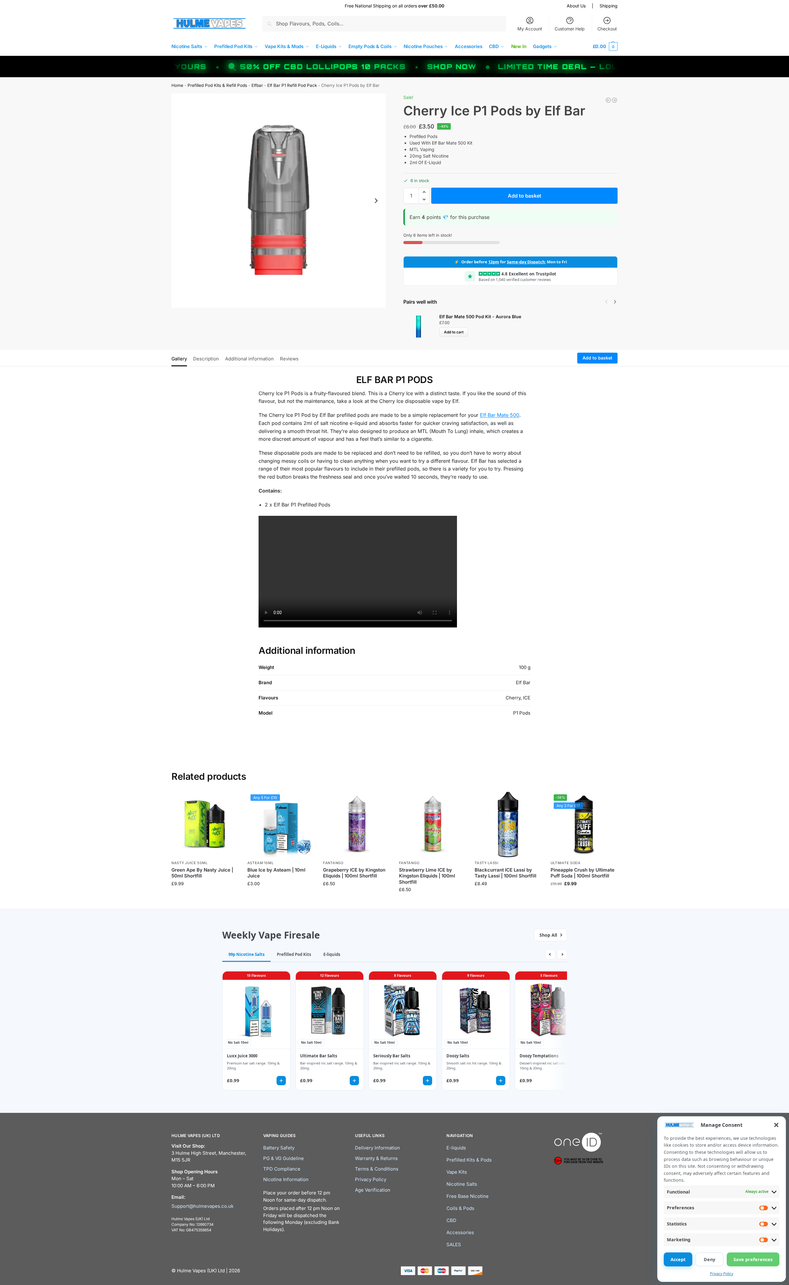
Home (177, 85)
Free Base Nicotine (467, 1196)
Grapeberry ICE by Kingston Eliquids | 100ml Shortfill (354, 873)
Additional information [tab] (249, 359)
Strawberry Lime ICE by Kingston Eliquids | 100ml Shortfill (427, 876)
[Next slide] (376, 200)
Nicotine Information (285, 1179)
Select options (280, 896)
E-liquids (456, 1148)
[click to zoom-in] (278, 200)
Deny (709, 1259)
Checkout (607, 28)
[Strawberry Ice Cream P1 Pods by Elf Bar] (608, 100)
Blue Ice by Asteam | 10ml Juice (276, 873)
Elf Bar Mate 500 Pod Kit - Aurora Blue (480, 316)
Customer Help (570, 28)
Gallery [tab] (179, 359)
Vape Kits (456, 1172)
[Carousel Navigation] (609, 302)
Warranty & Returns (376, 1158)
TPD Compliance (281, 1169)
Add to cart (453, 332)
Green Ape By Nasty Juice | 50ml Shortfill (202, 873)
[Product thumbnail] (421, 325)
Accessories (460, 1232)
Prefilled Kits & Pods (469, 1160)
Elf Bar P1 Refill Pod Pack (292, 85)
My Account (529, 28)
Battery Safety (279, 1148)
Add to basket (524, 196)
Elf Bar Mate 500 (499, 415)
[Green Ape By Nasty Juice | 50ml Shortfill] (204, 824)
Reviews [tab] (289, 359)
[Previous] (606, 302)
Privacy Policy (721, 1273)
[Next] (615, 302)
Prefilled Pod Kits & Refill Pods (217, 85)
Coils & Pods (460, 1208)
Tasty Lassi (487, 863)
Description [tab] (206, 359)
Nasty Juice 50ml (189, 863)
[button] (776, 1125)
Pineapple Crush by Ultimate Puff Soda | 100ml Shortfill (582, 873)
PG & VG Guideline (283, 1158)
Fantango (333, 863)
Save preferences (753, 1259)
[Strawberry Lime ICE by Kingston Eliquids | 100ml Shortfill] (432, 824)
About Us (576, 5)
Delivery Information (377, 1148)
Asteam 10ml (260, 863)
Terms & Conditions (376, 1169)
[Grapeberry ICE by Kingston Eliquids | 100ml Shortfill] (356, 824)
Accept (678, 1259)
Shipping (609, 5)
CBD (451, 1220)
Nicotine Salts (461, 1184)
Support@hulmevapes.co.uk (202, 1206)
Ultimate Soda (566, 863)
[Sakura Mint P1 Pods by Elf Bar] (614, 100)
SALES (453, 1244)
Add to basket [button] (204, 896)
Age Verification (372, 1190)
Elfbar (257, 85)
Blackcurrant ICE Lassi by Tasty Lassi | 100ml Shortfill (505, 873)
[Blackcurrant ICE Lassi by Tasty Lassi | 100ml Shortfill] (508, 824)
